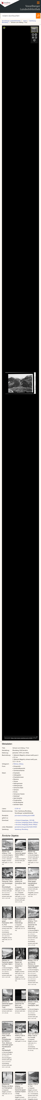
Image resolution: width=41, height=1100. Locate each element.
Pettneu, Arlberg (18, 764)
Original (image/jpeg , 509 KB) (25, 820)
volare (25, 21)
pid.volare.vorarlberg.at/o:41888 (25, 815)
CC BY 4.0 (17, 808)
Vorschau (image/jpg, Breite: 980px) (26, 824)
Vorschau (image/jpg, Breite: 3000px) (27, 822)
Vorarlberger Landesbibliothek (11, 21)
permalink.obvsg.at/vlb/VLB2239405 (26, 827)
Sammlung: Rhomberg (21, 829)
